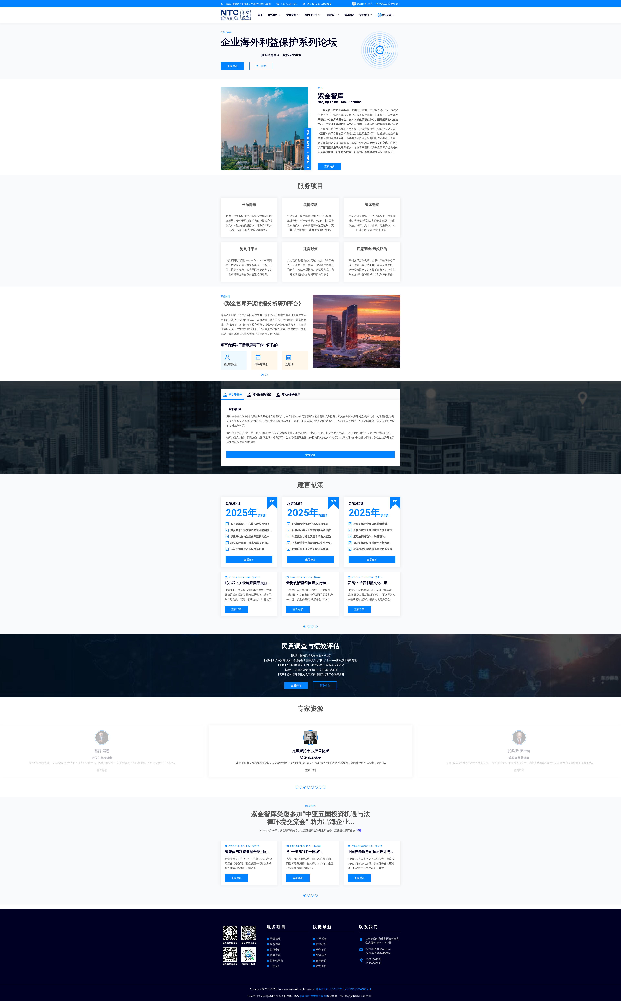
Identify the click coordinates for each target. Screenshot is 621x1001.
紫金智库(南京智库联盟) (329, 988)
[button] (262, 375)
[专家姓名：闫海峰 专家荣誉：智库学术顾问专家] (312, 737)
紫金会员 (387, 14)
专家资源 (310, 708)
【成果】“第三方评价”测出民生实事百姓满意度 (310, 669)
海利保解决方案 (262, 394)
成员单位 (321, 966)
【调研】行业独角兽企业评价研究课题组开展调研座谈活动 (310, 664)
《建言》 (331, 14)
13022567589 (289, 4)
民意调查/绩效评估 (372, 249)
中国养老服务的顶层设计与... (270, 852)
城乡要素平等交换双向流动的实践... (250, 530)
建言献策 (310, 249)
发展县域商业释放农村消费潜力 (371, 523)
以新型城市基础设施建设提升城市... (373, 530)
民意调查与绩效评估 (310, 646)
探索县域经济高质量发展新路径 (371, 542)
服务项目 (273, 14)
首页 (260, 14)
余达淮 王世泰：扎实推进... (391, 583)
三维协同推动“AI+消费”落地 (369, 536)
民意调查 (275, 944)
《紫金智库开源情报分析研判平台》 (262, 303)
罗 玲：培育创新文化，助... (268, 583)
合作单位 (321, 949)
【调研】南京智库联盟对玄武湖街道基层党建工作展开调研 (310, 674)
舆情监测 (310, 205)
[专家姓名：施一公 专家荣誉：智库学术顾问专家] (521, 737)
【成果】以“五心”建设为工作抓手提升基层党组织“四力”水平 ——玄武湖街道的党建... (310, 660)
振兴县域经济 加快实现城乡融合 (249, 523)
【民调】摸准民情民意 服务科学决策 (311, 655)
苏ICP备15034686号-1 (358, 988)
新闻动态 (349, 14)
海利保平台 (311, 14)
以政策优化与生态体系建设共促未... (250, 536)
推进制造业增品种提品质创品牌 (310, 523)
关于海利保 (235, 394)
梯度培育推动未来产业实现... (331, 852)
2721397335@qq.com (319, 4)
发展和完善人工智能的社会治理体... (312, 530)
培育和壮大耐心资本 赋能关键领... (249, 542)
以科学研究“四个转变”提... (391, 852)
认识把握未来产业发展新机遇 (247, 548)
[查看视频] (380, 50)
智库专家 (291, 14)
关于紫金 (321, 938)
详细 (359, 830)
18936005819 (373, 963)
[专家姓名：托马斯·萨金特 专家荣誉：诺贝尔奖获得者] (103, 737)
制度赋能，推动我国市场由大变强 (311, 536)
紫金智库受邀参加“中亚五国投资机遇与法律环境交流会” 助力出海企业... (310, 818)
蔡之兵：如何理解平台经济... (331, 583)
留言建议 (321, 960)
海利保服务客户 (291, 394)
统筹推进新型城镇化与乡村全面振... (373, 548)
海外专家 (275, 949)
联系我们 (321, 944)
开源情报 (249, 205)
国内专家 (275, 955)
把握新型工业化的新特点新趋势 (310, 548)
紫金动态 (321, 955)
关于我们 (364, 14)
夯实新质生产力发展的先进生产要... (312, 542)
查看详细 (103, 770)
